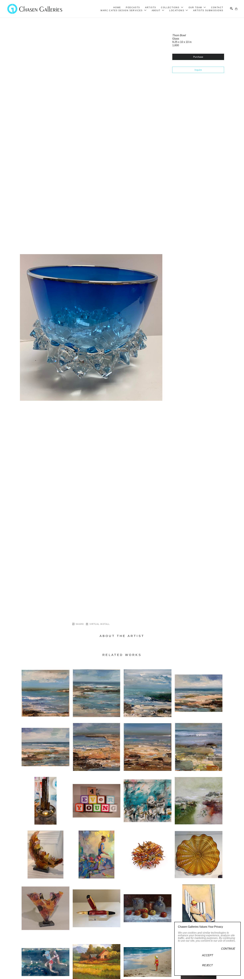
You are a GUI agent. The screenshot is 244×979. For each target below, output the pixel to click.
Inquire (198, 69)
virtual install (99, 624)
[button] (172, 7)
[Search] (231, 8)
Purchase (198, 57)
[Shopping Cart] (236, 8)
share (79, 624)
